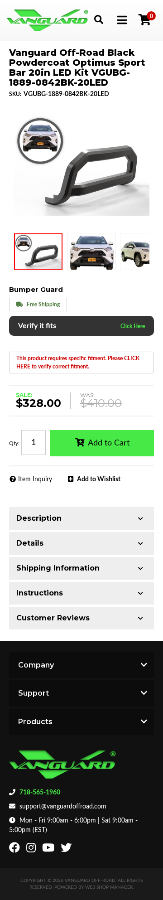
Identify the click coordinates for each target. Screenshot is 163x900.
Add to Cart (108, 443)
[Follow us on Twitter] (67, 849)
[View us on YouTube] (49, 849)
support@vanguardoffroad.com (62, 806)
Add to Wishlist (98, 479)
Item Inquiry (35, 479)
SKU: (15, 94)
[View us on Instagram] (32, 849)
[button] (98, 19)
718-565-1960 (39, 792)
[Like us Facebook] (15, 849)
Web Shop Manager (109, 887)
